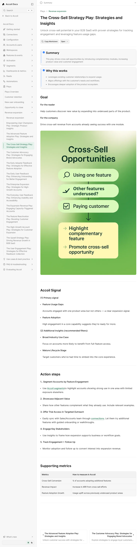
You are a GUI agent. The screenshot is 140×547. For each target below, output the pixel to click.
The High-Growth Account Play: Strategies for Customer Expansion (19, 230)
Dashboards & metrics (16, 71)
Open (63, 41)
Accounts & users (14, 45)
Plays (8, 86)
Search (19, 10)
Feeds (9, 76)
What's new (11, 537)
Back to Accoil (11, 16)
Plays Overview (12, 92)
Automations (12, 81)
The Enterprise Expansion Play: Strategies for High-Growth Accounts (17, 187)
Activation (10, 60)
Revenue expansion (13, 112)
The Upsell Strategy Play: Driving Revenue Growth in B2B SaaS (18, 240)
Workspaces (11, 50)
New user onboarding (14, 102)
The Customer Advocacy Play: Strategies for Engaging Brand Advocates (19, 155)
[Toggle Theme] (30, 542)
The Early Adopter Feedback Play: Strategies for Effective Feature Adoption (19, 166)
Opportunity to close (14, 107)
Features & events (14, 55)
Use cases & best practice (18, 259)
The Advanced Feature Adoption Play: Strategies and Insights (19, 136)
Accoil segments (56, 388)
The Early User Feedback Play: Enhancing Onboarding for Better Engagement (19, 176)
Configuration (12, 39)
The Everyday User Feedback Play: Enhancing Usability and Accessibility (19, 198)
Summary (52, 53)
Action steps (50, 374)
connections (97, 418)
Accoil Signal (50, 290)
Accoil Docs (8, 24)
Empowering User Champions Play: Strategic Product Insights (19, 126)
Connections (12, 34)
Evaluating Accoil (14, 269)
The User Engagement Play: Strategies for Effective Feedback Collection (18, 251)
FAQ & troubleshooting (16, 264)
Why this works (56, 70)
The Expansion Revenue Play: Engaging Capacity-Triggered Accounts (19, 208)
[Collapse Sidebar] (32, 4)
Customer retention (13, 97)
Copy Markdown (51, 41)
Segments (10, 66)
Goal (44, 97)
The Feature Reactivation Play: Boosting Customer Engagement (17, 219)
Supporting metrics (55, 466)
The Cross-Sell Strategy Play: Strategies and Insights (19, 145)
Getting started (13, 29)
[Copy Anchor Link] (61, 53)
